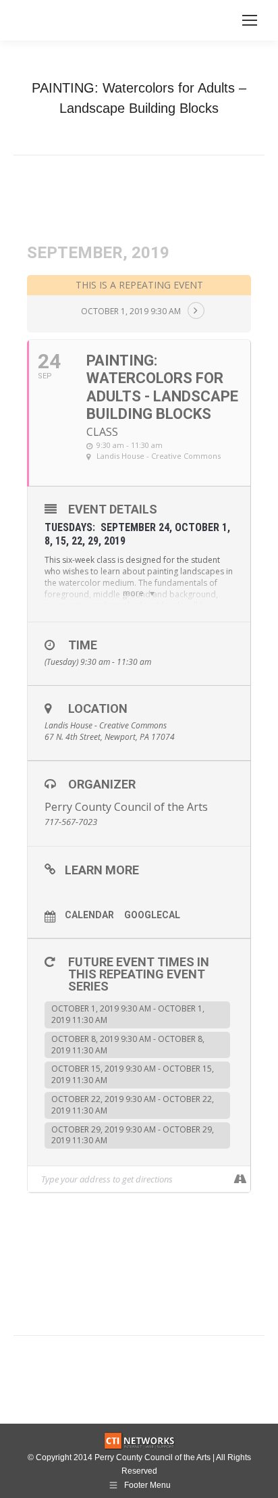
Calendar (89, 914)
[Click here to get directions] (239, 1179)
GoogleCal (152, 914)
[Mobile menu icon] (249, 20)
